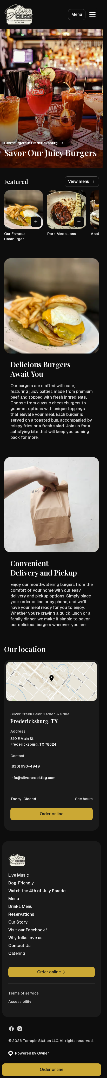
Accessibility (19, 1001)
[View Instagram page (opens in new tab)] (20, 1029)
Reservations (21, 914)
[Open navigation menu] (92, 14)
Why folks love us (25, 938)
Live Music (18, 875)
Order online (51, 814)
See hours (84, 798)
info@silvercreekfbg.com (33, 779)
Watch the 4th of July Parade (36, 891)
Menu (76, 14)
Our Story (18, 922)
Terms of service (23, 993)
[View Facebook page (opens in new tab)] (11, 1029)
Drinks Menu (20, 906)
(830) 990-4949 (25, 767)
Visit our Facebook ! (27, 930)
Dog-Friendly (21, 883)
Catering (16, 953)
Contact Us (19, 945)
